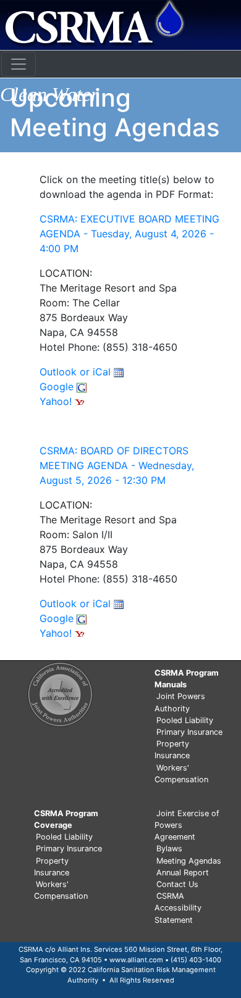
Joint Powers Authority (179, 702)
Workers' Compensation (181, 773)
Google (58, 386)
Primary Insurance (189, 732)
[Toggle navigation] (18, 64)
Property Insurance (172, 749)
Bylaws (169, 848)
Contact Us (177, 884)
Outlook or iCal (77, 372)
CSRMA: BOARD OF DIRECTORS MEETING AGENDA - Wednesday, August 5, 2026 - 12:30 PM (117, 465)
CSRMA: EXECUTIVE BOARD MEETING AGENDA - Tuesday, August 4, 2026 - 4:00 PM (129, 234)
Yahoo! (57, 401)
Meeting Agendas (188, 860)
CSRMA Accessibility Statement (177, 907)
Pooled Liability (184, 720)
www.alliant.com (136, 959)
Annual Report (182, 872)
